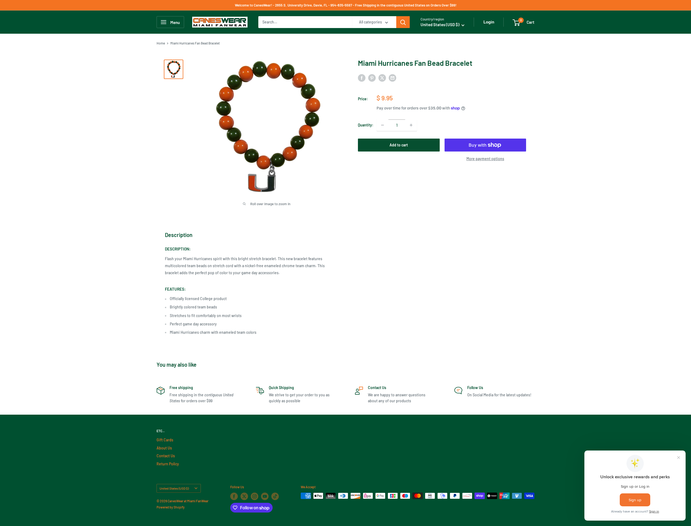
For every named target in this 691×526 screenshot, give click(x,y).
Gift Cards (165, 440)
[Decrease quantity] (382, 125)
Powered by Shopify (171, 507)
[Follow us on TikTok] (275, 496)
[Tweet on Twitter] (382, 78)
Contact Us (166, 455)
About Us (164, 448)
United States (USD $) (174, 488)
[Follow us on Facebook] (234, 496)
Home (161, 43)
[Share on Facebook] (361, 78)
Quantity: (365, 125)
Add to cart (398, 145)
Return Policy (168, 464)
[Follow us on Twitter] (244, 496)
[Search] (403, 22)
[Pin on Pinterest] (372, 78)
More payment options (485, 158)
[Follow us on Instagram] (254, 496)
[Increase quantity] (411, 125)
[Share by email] (392, 78)
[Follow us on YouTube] (265, 496)
